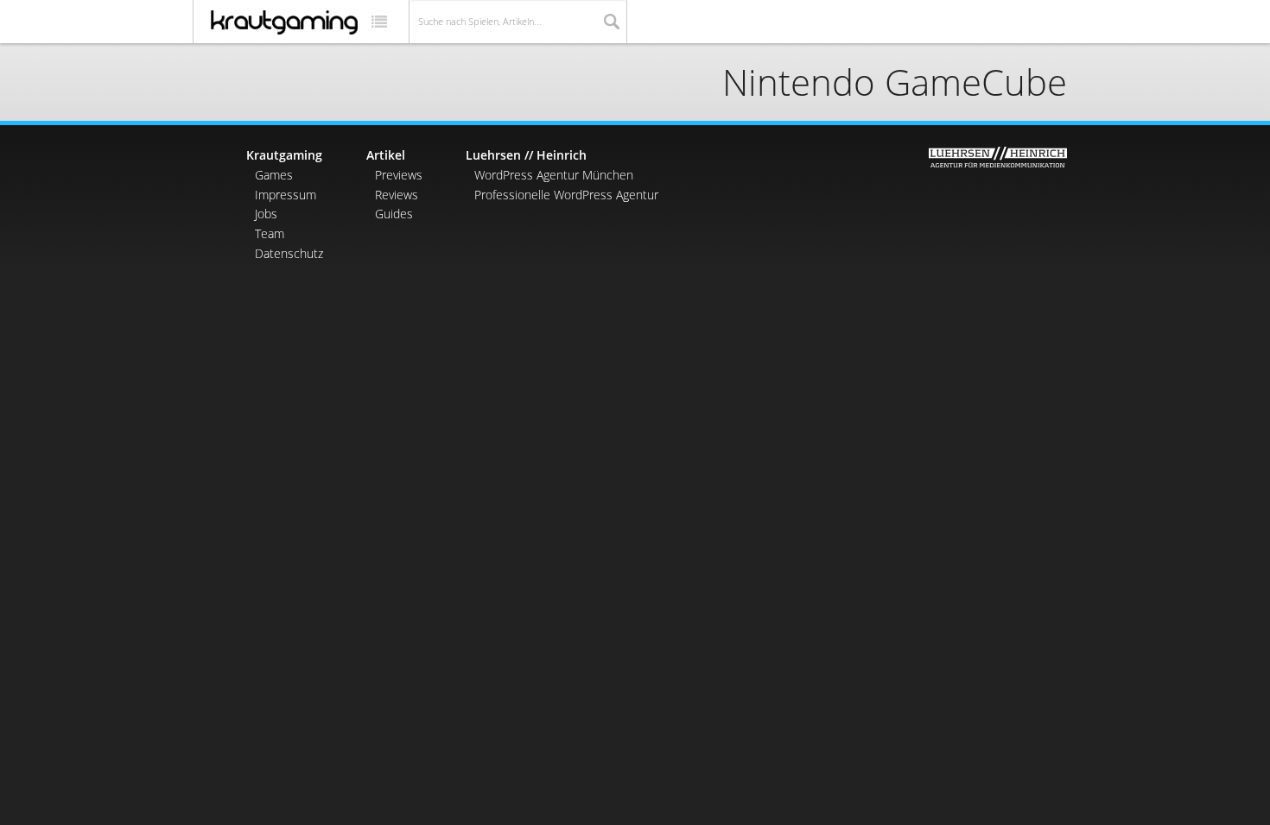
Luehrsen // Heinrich (526, 155)
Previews (398, 175)
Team (269, 233)
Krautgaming (284, 155)
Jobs (266, 213)
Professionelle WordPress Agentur (566, 194)
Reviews (396, 194)
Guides (394, 213)
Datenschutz (289, 253)
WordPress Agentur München (553, 175)
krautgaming (284, 22)
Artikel (385, 155)
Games (274, 175)
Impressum (285, 194)
